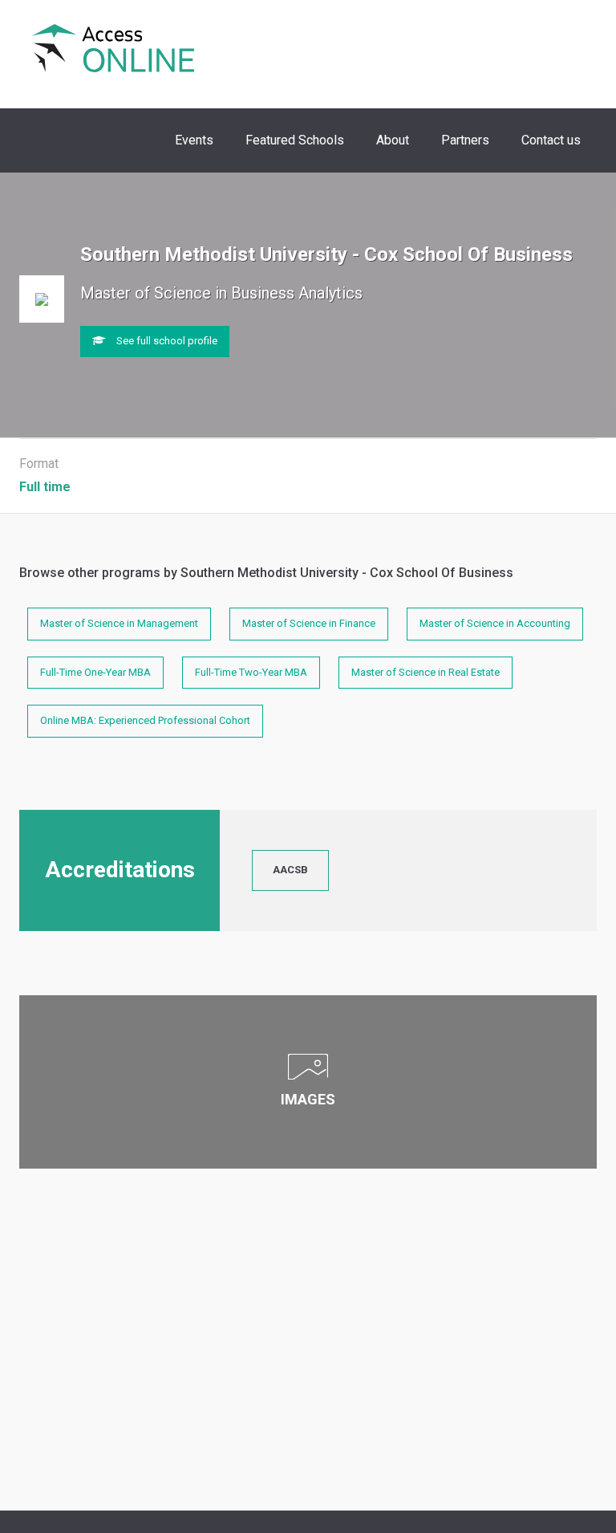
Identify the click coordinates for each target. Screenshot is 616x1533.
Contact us (551, 140)
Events (194, 140)
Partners (465, 140)
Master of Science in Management (119, 623)
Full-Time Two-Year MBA (251, 672)
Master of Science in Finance (308, 623)
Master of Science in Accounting (494, 623)
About (392, 140)
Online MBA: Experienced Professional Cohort (145, 720)
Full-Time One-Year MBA (95, 672)
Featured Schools (294, 140)
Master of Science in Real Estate (425, 672)
